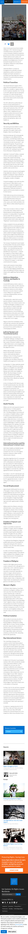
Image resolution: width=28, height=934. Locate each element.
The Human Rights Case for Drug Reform (12, 844)
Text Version (5, 911)
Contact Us (4, 906)
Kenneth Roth (13, 773)
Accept (3, 931)
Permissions (5, 908)
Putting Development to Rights (12, 799)
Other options (12, 932)
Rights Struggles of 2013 (10, 766)
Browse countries (10, 728)
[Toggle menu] (6, 2)
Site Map (11, 908)
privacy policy (19, 924)
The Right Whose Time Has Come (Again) (12, 821)
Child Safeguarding (18, 908)
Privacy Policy (18, 906)
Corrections (10, 906)
